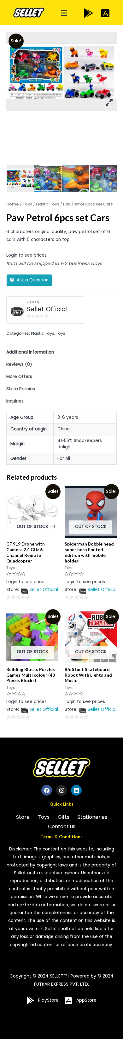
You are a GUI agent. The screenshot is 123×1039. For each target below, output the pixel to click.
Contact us (61, 826)
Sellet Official (46, 309)
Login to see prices (26, 255)
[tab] (61, 352)
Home (12, 204)
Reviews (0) (19, 364)
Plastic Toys (47, 204)
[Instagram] (61, 790)
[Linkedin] (76, 790)
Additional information (30, 352)
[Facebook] (46, 790)
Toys (27, 204)
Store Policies (20, 389)
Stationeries (92, 817)
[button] (64, 13)
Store (23, 817)
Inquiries (15, 401)
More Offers (19, 377)
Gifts (63, 817)
